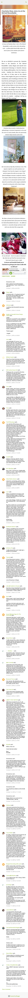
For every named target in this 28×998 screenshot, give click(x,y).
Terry (7, 386)
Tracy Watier (9, 832)
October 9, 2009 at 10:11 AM (13, 770)
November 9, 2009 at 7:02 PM (13, 961)
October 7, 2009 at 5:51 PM (12, 634)
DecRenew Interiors (11, 526)
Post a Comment (6, 989)
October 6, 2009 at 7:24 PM (12, 522)
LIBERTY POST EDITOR (12, 700)
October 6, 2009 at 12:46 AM (13, 310)
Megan (8, 292)
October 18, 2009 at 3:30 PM (13, 939)
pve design (8, 884)
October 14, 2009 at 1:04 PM (13, 860)
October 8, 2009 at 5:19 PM (12, 740)
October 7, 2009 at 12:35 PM (13, 610)
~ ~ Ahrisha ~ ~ (10, 650)
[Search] (26, 2)
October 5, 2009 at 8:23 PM (12, 288)
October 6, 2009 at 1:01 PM (12, 464)
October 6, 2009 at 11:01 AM (13, 418)
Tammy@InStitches (11, 875)
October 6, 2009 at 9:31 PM (12, 544)
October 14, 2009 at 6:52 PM (13, 871)
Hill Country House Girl (11, 370)
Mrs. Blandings (10, 468)
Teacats (8, 557)
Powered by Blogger (15, 996)
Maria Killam (9, 953)
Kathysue (8, 805)
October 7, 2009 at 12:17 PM (13, 592)
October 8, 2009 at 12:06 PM (13, 675)
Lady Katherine (10, 909)
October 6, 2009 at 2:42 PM (12, 475)
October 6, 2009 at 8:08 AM (13, 353)
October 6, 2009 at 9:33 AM (13, 366)
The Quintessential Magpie (12, 927)
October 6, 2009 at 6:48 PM (12, 487)
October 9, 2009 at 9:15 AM (13, 754)
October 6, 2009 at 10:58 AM (13, 404)
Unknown (8, 305)
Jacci (7, 491)
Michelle (8, 744)
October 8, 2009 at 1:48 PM (12, 696)
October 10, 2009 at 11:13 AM (13, 792)
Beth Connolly (9, 662)
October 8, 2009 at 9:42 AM (13, 658)
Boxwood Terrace (10, 679)
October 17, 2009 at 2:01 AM (13, 905)
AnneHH (8, 456)
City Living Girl (9, 689)
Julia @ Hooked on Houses (13, 586)
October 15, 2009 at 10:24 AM (13, 880)
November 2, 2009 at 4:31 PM (13, 949)
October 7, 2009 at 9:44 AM (13, 582)
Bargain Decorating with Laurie (13, 863)
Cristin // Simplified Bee (12, 965)
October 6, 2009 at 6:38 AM (13, 335)
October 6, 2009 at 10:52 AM (13, 382)
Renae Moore (9, 638)
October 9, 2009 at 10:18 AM (13, 782)
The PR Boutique (10, 422)
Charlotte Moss (6, 276)
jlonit (7, 596)
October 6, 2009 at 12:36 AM (13, 301)
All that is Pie (9, 548)
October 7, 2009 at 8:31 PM (12, 647)
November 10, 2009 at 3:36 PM (13, 986)
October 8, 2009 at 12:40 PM (13, 685)
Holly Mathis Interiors (11, 479)
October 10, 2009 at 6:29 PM (13, 801)
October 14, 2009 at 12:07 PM (13, 828)
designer (13, 276)
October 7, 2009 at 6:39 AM (13, 553)
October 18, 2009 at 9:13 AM (13, 923)
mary (7, 339)
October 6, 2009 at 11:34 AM (13, 453)
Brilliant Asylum (10, 357)
